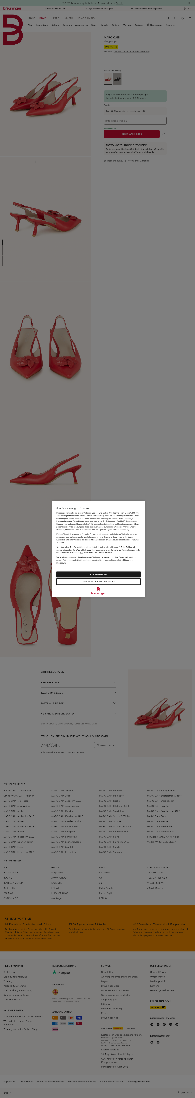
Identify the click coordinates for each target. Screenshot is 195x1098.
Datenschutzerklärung (120, 560)
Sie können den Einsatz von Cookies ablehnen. (91, 553)
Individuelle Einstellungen (98, 581)
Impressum (61, 563)
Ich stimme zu (98, 574)
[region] (98, 549)
